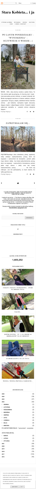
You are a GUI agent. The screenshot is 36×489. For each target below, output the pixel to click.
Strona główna (6, 22)
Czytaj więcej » (6, 111)
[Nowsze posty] (1, 183)
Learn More (15, 486)
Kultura (32, 22)
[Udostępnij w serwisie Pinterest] (33, 112)
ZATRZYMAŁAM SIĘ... (18, 123)
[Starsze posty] (34, 183)
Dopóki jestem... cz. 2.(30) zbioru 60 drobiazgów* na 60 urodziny (18, 335)
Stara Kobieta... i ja (18, 12)
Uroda (25, 22)
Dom (11, 24)
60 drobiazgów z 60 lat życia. (18, 358)
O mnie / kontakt (20, 24)
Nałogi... (17, 312)
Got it (22, 486)
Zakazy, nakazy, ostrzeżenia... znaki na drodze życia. (18, 288)
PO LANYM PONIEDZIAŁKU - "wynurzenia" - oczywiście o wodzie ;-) (18, 37)
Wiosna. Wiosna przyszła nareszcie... (18, 381)
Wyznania (17, 22)
